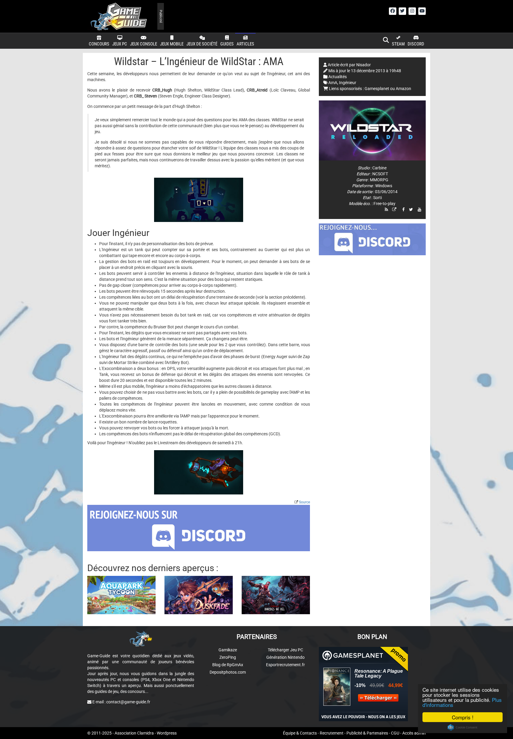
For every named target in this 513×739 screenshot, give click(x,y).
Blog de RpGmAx (227, 664)
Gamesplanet (377, 88)
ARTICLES (245, 44)
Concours (99, 44)
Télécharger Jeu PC (285, 649)
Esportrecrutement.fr (285, 664)
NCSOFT (380, 173)
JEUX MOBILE (171, 44)
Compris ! (463, 717)
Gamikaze (227, 649)
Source (304, 502)
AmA (332, 82)
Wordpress (167, 733)
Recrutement (331, 733)
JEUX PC (119, 44)
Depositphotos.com (228, 672)
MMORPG (379, 179)
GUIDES (227, 44)
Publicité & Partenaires (367, 733)
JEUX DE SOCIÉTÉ (201, 44)
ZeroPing (227, 657)
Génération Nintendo (285, 657)
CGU (395, 733)
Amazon (403, 88)
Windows (383, 185)
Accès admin (414, 733)
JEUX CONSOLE (143, 44)
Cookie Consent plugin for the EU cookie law (462, 727)
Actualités (337, 76)
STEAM (398, 44)
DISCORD (416, 44)
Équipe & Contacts (300, 733)
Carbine (379, 168)
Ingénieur (347, 82)
